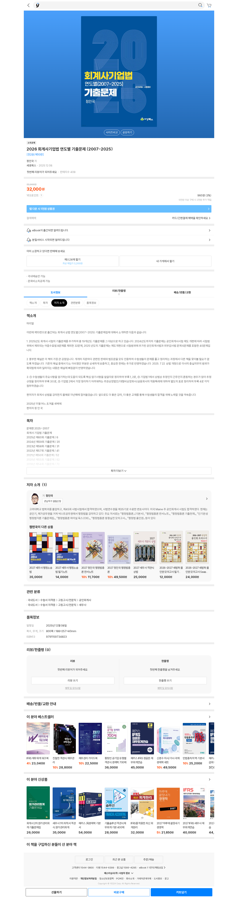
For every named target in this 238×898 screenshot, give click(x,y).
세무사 (82, 605)
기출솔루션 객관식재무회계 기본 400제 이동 (116, 811)
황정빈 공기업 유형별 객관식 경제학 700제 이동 (116, 745)
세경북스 (31, 165)
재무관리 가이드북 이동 (90, 746)
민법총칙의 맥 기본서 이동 (194, 746)
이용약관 (74, 878)
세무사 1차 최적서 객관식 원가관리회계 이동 (64, 810)
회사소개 (130, 878)
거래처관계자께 (144, 878)
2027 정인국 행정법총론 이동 (119, 557)
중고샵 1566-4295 (126, 867)
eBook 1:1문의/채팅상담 (151, 867)
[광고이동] (200, 5)
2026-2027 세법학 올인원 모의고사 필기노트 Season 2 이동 (171, 555)
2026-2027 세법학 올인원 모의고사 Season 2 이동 (197, 555)
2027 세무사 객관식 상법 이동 (145, 555)
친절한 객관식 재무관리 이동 (64, 746)
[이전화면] (28, 5)
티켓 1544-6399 (105, 867)
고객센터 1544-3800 (83, 867)
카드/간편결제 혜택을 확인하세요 (190, 218)
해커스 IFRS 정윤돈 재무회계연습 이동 (142, 745)
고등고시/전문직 (67, 600)
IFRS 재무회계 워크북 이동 (38, 745)
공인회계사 (85, 600)
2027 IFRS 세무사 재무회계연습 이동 (194, 809)
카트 (209, 5)
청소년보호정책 (106, 878)
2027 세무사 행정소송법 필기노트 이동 (67, 555)
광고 (167, 878)
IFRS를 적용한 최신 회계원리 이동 (142, 811)
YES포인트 (33, 195)
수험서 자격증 (47, 600)
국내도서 (33, 600)
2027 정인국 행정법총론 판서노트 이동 (93, 555)
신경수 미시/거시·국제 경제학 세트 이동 (168, 748)
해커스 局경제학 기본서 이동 (90, 812)
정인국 (30, 161)
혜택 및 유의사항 (73, 688)
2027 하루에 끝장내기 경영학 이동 (168, 810)
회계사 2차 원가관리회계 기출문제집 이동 (38, 810)
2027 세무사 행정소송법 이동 (41, 555)
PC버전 (119, 878)
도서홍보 (158, 878)
